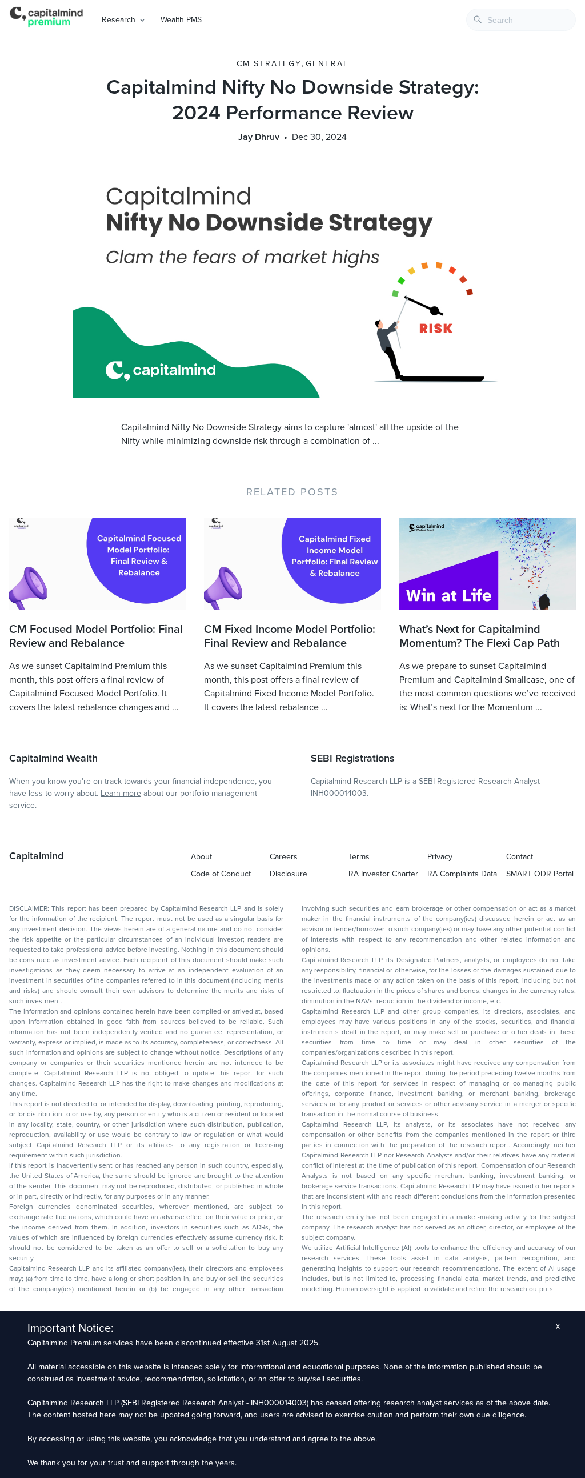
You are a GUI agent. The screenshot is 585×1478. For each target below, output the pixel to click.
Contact (519, 857)
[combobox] (521, 20)
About (201, 857)
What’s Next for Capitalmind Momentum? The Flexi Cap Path (479, 636)
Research (118, 20)
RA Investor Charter (383, 874)
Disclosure (288, 874)
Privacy (439, 857)
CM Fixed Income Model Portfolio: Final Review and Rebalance (289, 636)
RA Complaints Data (462, 874)
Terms (359, 857)
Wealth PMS (181, 20)
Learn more (121, 793)
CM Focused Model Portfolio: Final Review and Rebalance (96, 636)
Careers (284, 857)
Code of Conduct (221, 874)
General (327, 64)
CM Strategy (269, 64)
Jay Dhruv (258, 137)
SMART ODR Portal (540, 874)
